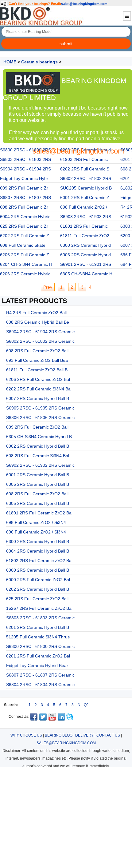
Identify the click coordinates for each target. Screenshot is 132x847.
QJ (86, 705)
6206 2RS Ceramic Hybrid (25, 273)
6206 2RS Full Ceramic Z (24, 254)
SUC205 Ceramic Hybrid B (86, 188)
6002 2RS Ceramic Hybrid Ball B (37, 446)
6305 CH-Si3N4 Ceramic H (86, 273)
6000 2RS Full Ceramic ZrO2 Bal (38, 579)
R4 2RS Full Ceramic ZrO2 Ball (36, 312)
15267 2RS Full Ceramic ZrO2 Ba (39, 608)
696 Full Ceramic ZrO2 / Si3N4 (36, 531)
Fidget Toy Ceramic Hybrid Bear (37, 665)
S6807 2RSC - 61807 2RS (25, 197)
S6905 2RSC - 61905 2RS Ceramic (40, 408)
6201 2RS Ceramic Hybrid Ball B (37, 627)
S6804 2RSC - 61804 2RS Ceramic (40, 684)
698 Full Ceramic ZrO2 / (83, 207)
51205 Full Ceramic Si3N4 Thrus (38, 636)
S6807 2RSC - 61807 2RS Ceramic (40, 675)
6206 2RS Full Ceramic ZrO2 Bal (38, 379)
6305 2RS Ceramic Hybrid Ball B (37, 503)
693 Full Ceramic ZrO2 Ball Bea (37, 360)
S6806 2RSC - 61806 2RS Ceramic (40, 417)
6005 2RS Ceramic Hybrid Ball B (37, 484)
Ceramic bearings (39, 61)
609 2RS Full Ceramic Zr (24, 188)
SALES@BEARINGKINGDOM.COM (66, 743)
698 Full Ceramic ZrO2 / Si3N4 (36, 522)
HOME (9, 61)
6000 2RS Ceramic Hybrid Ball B (37, 570)
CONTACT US (108, 735)
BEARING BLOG (58, 735)
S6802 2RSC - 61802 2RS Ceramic (40, 341)
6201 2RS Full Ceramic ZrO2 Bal (38, 655)
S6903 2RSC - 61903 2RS (85, 216)
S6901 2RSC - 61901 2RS (85, 264)
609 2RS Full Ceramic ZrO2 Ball (37, 427)
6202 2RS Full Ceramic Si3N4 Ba (38, 388)
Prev (47, 287)
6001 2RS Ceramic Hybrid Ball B (37, 474)
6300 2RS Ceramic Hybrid (85, 245)
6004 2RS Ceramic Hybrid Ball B (37, 551)
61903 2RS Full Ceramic (84, 159)
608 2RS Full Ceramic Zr (24, 207)
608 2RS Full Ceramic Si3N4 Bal (37, 455)
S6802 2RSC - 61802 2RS (85, 178)
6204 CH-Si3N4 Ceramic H (26, 264)
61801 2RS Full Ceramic (84, 226)
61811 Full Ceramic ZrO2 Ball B (37, 369)
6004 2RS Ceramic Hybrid (25, 216)
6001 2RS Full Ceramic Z (84, 197)
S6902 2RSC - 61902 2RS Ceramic (40, 465)
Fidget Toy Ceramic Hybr (24, 178)
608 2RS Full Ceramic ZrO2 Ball (37, 350)
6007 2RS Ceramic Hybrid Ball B (37, 398)
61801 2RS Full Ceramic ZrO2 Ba (39, 512)
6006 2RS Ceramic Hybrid (85, 254)
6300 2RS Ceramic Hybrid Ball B (37, 541)
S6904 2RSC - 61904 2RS (25, 168)
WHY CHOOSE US (26, 735)
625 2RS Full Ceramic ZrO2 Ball (37, 598)
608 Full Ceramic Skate (22, 245)
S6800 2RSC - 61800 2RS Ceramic (40, 646)
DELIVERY (84, 735)
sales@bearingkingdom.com (84, 4)
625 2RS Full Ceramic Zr (24, 226)
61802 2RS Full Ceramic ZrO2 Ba (39, 560)
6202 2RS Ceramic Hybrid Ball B (37, 589)
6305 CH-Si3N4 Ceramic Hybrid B (39, 436)
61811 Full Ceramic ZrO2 (84, 235)
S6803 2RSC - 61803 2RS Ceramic (40, 617)
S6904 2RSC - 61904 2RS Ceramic (40, 331)
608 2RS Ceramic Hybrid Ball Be (37, 322)
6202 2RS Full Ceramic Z (24, 235)
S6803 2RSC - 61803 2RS (25, 159)
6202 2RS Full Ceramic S (84, 168)
